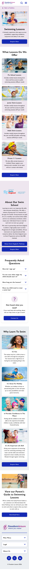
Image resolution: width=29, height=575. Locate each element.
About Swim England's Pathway (14, 244)
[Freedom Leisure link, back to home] (8, 3)
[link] (26, 3)
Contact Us (14, 318)
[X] (14, 558)
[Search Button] (21, 3)
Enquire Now (14, 41)
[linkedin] (20, 558)
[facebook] (9, 558)
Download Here (14, 514)
